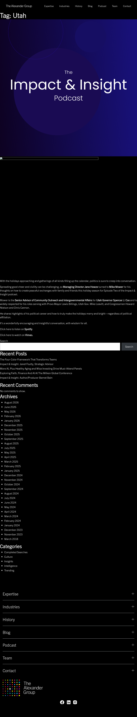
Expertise (49, 6)
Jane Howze (91, 286)
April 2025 (10, 457)
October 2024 (12, 484)
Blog (90, 6)
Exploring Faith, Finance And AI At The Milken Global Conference (36, 373)
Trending (9, 570)
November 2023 (13, 534)
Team (114, 6)
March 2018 (11, 538)
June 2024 (10, 502)
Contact (127, 6)
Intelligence (10, 565)
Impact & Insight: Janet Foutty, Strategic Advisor (27, 364)
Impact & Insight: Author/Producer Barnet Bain (26, 377)
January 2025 (12, 470)
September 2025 (13, 438)
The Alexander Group (19, 6)
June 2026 (10, 406)
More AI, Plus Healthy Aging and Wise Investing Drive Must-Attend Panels (41, 368)
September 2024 (13, 488)
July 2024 (9, 498)
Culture (8, 556)
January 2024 (12, 525)
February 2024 (12, 520)
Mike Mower (116, 286)
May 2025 (10, 452)
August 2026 (11, 402)
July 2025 (9, 447)
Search (4, 340)
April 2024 (10, 511)
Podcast (102, 6)
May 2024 (10, 507)
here (8, 329)
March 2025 (11, 461)
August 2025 (11, 443)
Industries (64, 6)
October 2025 (12, 434)
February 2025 (12, 466)
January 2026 (12, 420)
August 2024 (11, 493)
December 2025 (13, 425)
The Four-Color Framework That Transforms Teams (28, 359)
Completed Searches (16, 552)
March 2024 (11, 516)
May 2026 (10, 411)
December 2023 (13, 529)
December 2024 (13, 475)
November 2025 (13, 429)
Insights (8, 561)
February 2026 (12, 416)
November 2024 (13, 479)
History (78, 6)
